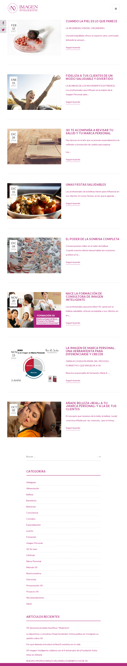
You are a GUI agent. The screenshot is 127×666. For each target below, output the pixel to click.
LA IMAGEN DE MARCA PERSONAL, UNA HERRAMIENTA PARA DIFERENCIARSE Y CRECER (90, 351)
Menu (116, 8)
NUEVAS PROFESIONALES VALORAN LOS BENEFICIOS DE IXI (57, 660)
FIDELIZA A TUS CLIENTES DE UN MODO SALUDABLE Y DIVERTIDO (89, 77)
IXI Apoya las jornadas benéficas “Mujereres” (48, 627)
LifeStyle (30, 555)
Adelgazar (31, 482)
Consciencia (32, 512)
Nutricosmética (33, 573)
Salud (29, 603)
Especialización (33, 524)
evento (29, 531)
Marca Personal (33, 561)
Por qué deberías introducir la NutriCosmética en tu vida (53, 644)
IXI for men (31, 549)
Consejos (30, 518)
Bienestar (31, 506)
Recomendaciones (35, 597)
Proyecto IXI (32, 591)
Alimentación (32, 488)
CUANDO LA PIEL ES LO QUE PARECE (91, 21)
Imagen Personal (34, 543)
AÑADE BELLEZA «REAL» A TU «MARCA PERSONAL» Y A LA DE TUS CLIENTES (91, 406)
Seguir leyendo (73, 47)
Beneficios (31, 500)
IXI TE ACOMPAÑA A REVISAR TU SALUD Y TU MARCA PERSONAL (89, 131)
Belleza (29, 494)
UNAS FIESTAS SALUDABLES (86, 184)
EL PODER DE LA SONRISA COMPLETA (92, 239)
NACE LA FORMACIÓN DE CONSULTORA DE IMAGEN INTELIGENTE (84, 296)
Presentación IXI (34, 585)
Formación (31, 537)
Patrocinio (31, 579)
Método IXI (31, 567)
